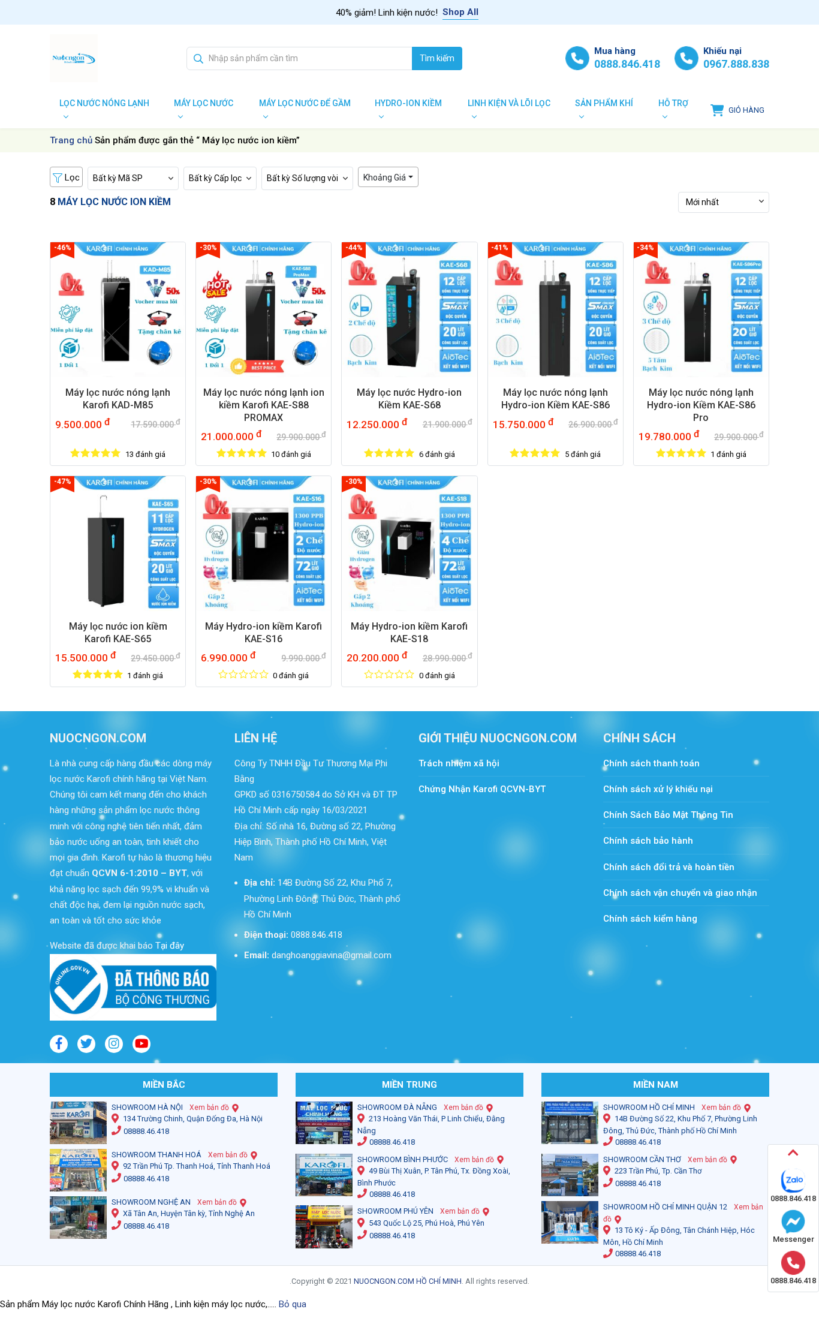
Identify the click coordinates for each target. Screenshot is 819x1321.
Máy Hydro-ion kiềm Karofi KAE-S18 (409, 633)
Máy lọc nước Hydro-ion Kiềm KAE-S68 (409, 399)
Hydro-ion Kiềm (408, 103)
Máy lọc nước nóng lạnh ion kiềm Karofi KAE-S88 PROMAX (263, 405)
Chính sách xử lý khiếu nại (658, 789)
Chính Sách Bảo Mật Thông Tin (668, 815)
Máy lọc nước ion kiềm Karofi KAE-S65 (118, 633)
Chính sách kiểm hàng (650, 918)
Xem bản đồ (209, 1107)
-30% (208, 247)
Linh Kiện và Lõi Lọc (509, 103)
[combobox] (299, 58)
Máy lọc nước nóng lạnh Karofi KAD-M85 (117, 399)
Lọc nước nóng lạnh (104, 103)
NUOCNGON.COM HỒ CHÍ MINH (408, 1281)
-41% (499, 247)
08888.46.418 (146, 1131)
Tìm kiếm (437, 58)
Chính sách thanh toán (657, 763)
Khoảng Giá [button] (384, 177)
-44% (354, 247)
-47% (62, 481)
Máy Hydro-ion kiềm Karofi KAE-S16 (263, 633)
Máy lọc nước (203, 103)
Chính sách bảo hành (648, 840)
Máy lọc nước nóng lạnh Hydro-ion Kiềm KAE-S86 (555, 399)
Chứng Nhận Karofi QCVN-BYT (482, 789)
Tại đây (168, 945)
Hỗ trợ (673, 103)
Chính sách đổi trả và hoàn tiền (668, 867)
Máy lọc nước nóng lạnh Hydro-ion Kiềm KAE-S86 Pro (701, 405)
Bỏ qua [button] (292, 1304)
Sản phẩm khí (604, 103)
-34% (645, 247)
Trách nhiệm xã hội (458, 763)
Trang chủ (71, 140)
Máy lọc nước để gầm (305, 103)
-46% (62, 247)
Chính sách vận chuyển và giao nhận (680, 892)
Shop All (460, 12)
